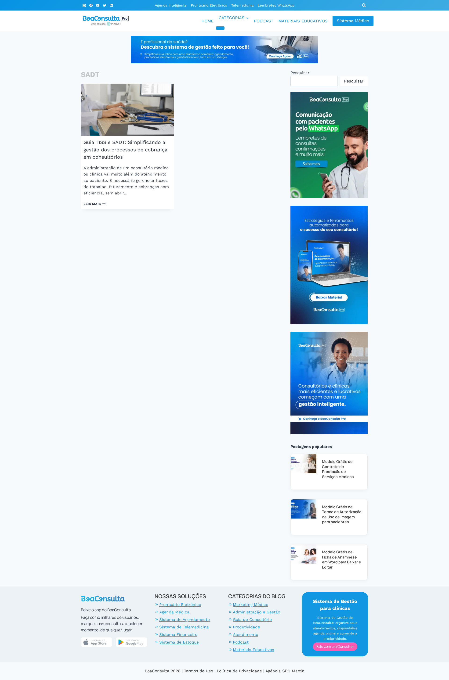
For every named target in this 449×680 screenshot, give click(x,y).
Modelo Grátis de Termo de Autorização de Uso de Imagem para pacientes (342, 514)
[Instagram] (84, 5)
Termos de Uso (198, 671)
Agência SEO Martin (284, 671)
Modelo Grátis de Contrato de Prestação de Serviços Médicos (338, 469)
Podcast (263, 20)
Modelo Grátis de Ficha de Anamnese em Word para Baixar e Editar (341, 559)
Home (207, 20)
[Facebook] (91, 5)
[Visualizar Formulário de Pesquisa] (364, 5)
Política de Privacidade (239, 671)
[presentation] (127, 110)
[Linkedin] (111, 5)
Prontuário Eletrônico (209, 5)
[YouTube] (97, 5)
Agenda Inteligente (171, 5)
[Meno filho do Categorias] (220, 28)
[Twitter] (104, 5)
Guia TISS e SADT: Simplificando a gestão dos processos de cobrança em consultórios (125, 149)
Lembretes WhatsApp (276, 5)
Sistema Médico (353, 20)
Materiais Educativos (303, 20)
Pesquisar (299, 72)
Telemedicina (242, 5)
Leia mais (94, 204)
